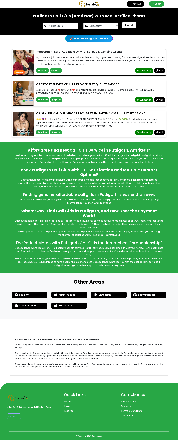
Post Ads (68, 410)
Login (158, 3)
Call (161, 70)
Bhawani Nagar (146, 294)
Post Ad (137, 3)
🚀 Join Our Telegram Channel (89, 38)
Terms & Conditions (131, 410)
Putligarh (24, 294)
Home (67, 401)
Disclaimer (127, 406)
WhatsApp (145, 70)
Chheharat (104, 294)
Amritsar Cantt (27, 305)
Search (129, 25)
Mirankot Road (67, 294)
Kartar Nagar (66, 305)
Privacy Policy (128, 401)
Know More (13, 416)
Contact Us (127, 415)
